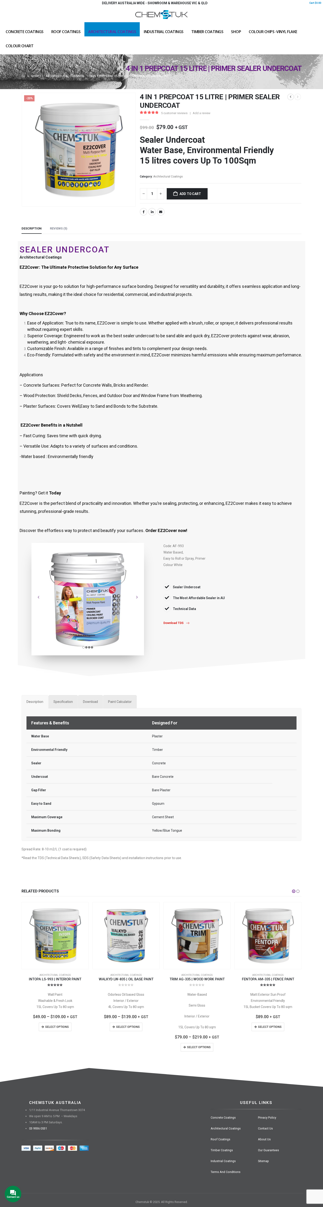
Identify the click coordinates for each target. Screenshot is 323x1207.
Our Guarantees (268, 1150)
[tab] (35, 701)
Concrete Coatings (25, 31)
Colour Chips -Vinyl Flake (273, 31)
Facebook (143, 212)
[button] (294, 891)
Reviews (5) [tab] (58, 228)
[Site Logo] (161, 14)
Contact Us (265, 1128)
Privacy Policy (267, 1117)
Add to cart (190, 194)
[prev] (290, 97)
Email (161, 212)
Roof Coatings (66, 31)
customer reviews (174, 113)
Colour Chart (19, 45)
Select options (57, 1027)
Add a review (201, 113)
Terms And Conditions (225, 1172)
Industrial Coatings (163, 31)
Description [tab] (32, 228)
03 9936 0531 (38, 1128)
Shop (236, 31)
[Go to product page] (55, 935)
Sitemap (263, 1161)
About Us (264, 1139)
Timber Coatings (207, 31)
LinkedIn (152, 212)
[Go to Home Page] (23, 76)
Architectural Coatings (112, 31)
